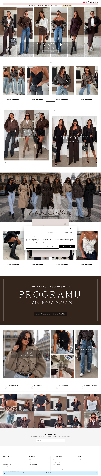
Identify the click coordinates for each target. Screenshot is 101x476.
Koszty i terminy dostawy (58, 462)
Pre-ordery (5, 469)
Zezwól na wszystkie (67, 246)
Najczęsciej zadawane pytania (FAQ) (10, 466)
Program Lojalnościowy (58, 469)
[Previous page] (2, 32)
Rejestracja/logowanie (34, 459)
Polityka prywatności (7, 464)
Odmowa (34, 246)
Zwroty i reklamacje (57, 464)
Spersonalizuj (50, 246)
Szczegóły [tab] (50, 232)
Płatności (55, 459)
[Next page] (98, 32)
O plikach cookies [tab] (68, 232)
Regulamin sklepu (6, 462)
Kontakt (54, 466)
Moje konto (31, 462)
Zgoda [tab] (33, 232)
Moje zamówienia (33, 464)
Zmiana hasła (32, 466)
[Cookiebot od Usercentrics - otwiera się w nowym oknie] (70, 228)
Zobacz (50, 103)
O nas (4, 459)
